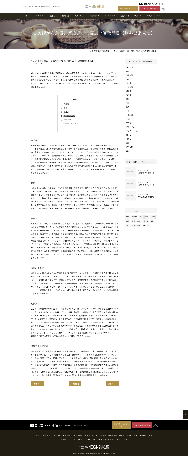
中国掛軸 (129, 115)
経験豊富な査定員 (71, 123)
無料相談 (129, 147)
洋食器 (128, 95)
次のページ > (113, 384)
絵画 (138, 221)
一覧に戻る (75, 384)
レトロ (133, 225)
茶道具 (66, 111)
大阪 (141, 217)
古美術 (66, 104)
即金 (127, 225)
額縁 (128, 99)
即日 (128, 107)
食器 (65, 108)
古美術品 (135, 217)
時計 (128, 71)
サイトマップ (122, 439)
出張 (128, 143)
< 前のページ (37, 384)
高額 (152, 221)
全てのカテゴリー (133, 67)
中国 (128, 119)
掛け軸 (153, 217)
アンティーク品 (132, 131)
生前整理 (129, 87)
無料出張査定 (69, 115)
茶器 (133, 221)
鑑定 (138, 225)
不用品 (128, 123)
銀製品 (128, 91)
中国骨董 (145, 221)
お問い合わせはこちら (128, 8)
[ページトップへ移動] (155, 425)
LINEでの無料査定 (150, 8)
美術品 (128, 135)
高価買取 (67, 119)
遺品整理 (129, 75)
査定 (128, 151)
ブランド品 (130, 127)
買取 (128, 79)
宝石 (128, 103)
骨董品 (128, 139)
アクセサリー (131, 111)
